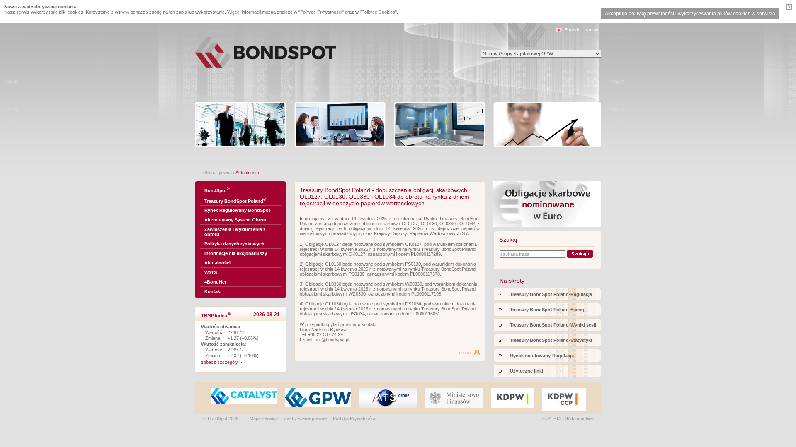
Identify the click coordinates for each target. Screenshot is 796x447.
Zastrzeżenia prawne (305, 418)
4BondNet (215, 281)
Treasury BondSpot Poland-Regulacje (551, 294)
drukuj (465, 352)
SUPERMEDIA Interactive (567, 418)
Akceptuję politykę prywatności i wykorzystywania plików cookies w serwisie (690, 14)
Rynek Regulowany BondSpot (237, 210)
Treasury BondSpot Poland (235, 200)
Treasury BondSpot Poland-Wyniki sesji (553, 324)
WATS (210, 272)
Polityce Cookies (378, 12)
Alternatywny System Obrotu (236, 219)
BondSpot (217, 190)
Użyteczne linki (526, 370)
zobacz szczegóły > (221, 362)
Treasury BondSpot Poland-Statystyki (551, 340)
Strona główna (217, 172)
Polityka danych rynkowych (234, 243)
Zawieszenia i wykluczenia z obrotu (235, 232)
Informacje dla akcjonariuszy (235, 253)
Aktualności (217, 262)
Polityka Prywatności (354, 418)
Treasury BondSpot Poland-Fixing (547, 309)
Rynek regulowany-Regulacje (542, 355)
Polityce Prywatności (321, 12)
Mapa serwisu (264, 418)
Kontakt (592, 29)
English (572, 29)
